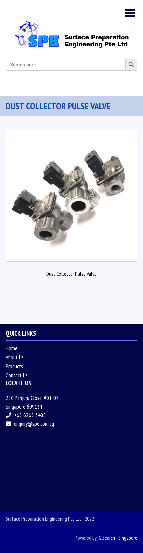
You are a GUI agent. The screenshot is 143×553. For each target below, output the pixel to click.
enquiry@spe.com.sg (34, 423)
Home (11, 348)
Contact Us (17, 375)
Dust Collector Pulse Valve (71, 273)
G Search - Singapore (118, 537)
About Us (15, 357)
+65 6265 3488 (30, 415)
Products (14, 366)
